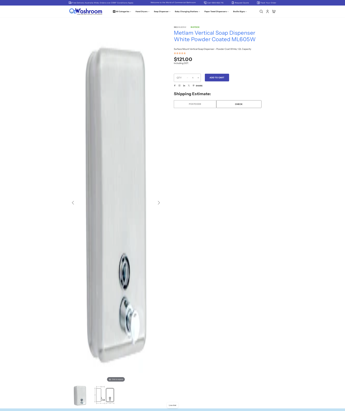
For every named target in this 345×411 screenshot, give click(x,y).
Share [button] (199, 85)
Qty (179, 77)
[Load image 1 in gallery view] (80, 395)
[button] (122, 11)
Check (239, 104)
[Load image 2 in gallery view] (104, 395)
